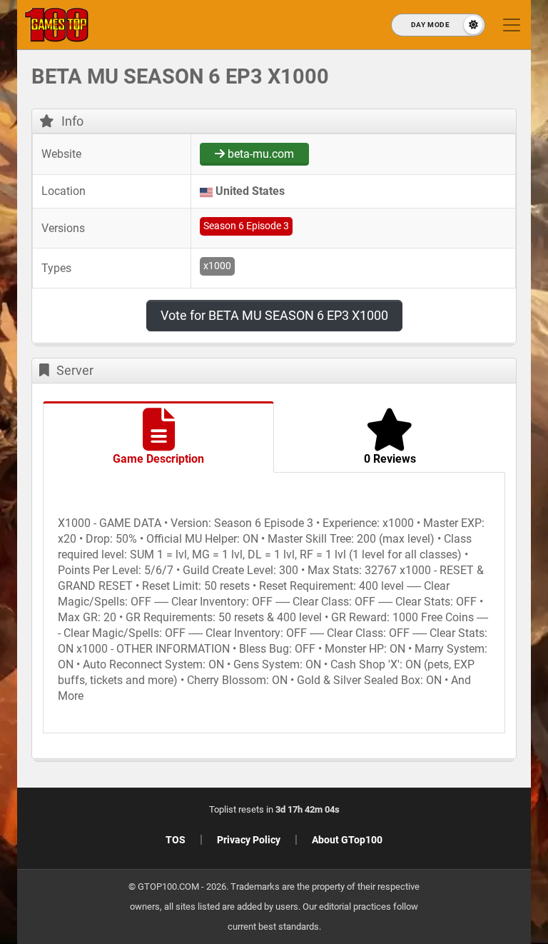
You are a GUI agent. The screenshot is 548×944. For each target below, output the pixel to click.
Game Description (158, 459)
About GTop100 (347, 839)
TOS (176, 839)
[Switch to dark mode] (438, 25)
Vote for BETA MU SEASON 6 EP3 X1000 (274, 315)
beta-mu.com (259, 154)
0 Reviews (390, 459)
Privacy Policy (248, 839)
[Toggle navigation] (511, 25)
